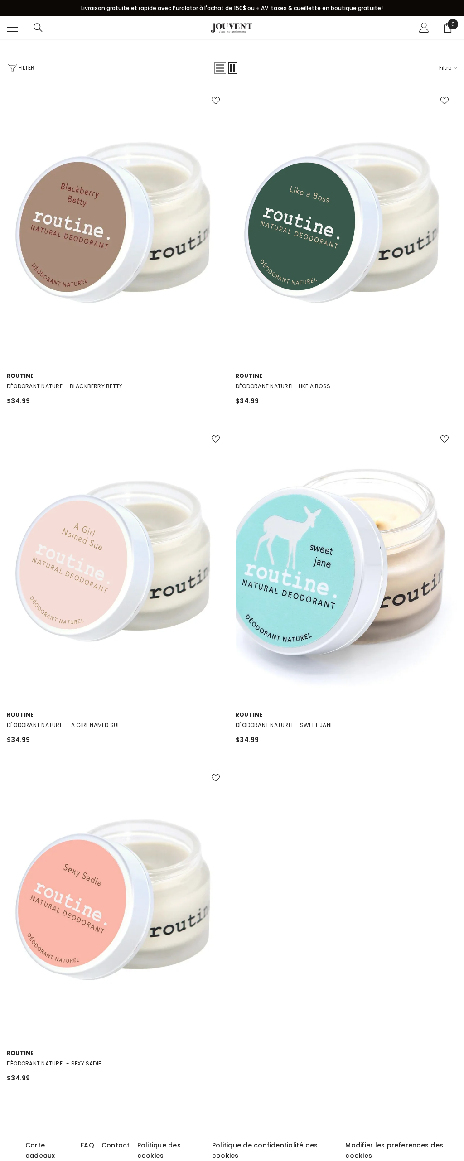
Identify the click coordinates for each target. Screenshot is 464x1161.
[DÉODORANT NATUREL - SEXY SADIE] (117, 903)
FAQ (87, 1145)
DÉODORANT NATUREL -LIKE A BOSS (283, 386)
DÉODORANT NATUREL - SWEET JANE (284, 725)
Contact (116, 1145)
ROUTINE (20, 376)
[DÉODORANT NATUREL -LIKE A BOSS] (346, 225)
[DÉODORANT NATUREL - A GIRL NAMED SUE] (117, 564)
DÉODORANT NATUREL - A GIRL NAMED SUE (64, 725)
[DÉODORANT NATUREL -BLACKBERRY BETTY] (117, 225)
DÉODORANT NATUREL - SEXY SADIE (54, 1063)
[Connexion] (424, 28)
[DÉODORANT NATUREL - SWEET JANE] (346, 564)
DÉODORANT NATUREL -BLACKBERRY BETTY (64, 386)
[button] (220, 68)
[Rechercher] (38, 27)
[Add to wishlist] (216, 100)
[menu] (12, 27)
